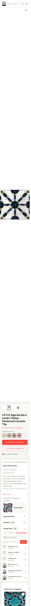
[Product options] (23, 594)
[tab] (5, 533)
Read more (7, 494)
